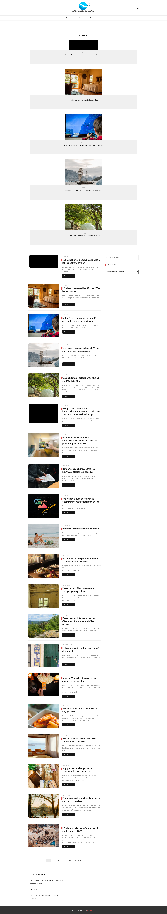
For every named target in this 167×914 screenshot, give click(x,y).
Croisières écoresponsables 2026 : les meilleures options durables (83, 190)
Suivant (78, 860)
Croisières (69, 18)
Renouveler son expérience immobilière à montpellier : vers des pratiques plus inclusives (79, 441)
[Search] (138, 7)
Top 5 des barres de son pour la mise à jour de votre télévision (83, 55)
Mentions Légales (36, 880)
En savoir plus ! (68, 276)
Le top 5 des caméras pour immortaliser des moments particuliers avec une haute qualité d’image (81, 411)
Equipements (99, 18)
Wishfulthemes (91, 910)
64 (70, 860)
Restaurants (88, 18)
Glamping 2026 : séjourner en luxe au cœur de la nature (83, 235)
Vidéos (47, 880)
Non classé (84, 52)
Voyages (60, 18)
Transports (66, 465)
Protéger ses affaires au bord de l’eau (80, 529)
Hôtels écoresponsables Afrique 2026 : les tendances (83, 100)
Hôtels (78, 18)
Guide (108, 18)
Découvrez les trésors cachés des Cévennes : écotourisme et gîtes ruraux (78, 621)
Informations (66, 765)
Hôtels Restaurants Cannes (40, 896)
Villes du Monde (67, 585)
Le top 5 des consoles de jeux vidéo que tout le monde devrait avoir (83, 145)
